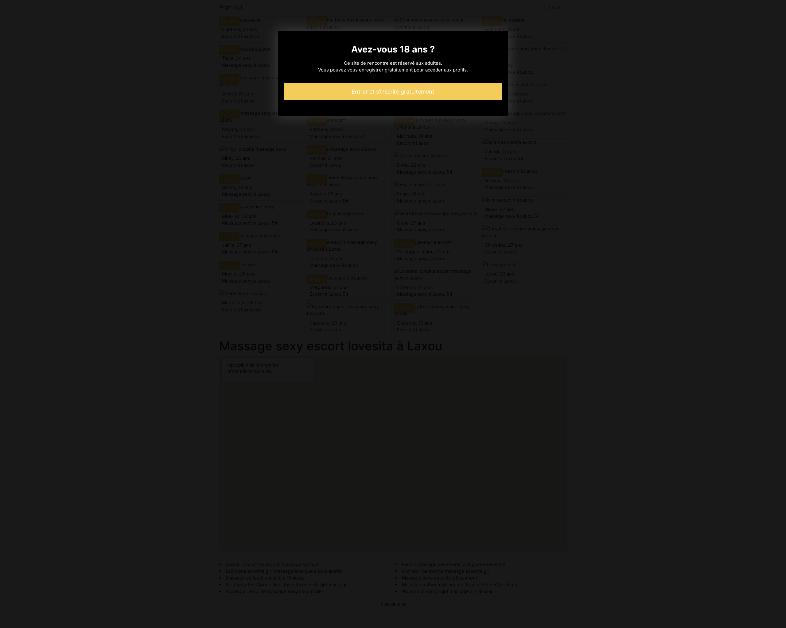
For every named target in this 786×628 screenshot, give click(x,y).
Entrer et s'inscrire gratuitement (393, 91)
